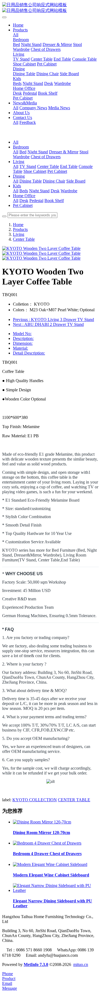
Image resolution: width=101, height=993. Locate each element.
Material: (20, 348)
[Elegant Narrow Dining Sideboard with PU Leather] (56, 890)
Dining (19, 176)
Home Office (24, 195)
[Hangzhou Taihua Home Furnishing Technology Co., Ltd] (50, 8)
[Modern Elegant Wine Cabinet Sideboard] (50, 864)
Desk (55, 190)
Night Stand (37, 152)
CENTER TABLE (74, 799)
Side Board (75, 181)
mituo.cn (80, 964)
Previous (53, 319)
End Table (69, 166)
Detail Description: (29, 353)
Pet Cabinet (57, 171)
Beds (23, 190)
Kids (17, 186)
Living (18, 161)
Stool (83, 152)
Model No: (22, 333)
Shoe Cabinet (34, 171)
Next (48, 324)
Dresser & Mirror (63, 152)
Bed (22, 152)
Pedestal (36, 200)
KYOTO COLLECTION (34, 799)
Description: (23, 338)
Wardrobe (21, 156)
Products (20, 229)
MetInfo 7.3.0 (36, 964)
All (15, 34)
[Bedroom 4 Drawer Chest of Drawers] (47, 843)
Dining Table (30, 181)
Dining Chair (54, 181)
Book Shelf (54, 200)
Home (18, 25)
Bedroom (21, 147)
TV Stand (27, 166)
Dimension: (23, 343)
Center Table (48, 166)
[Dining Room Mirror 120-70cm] (42, 822)
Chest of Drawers (46, 156)
